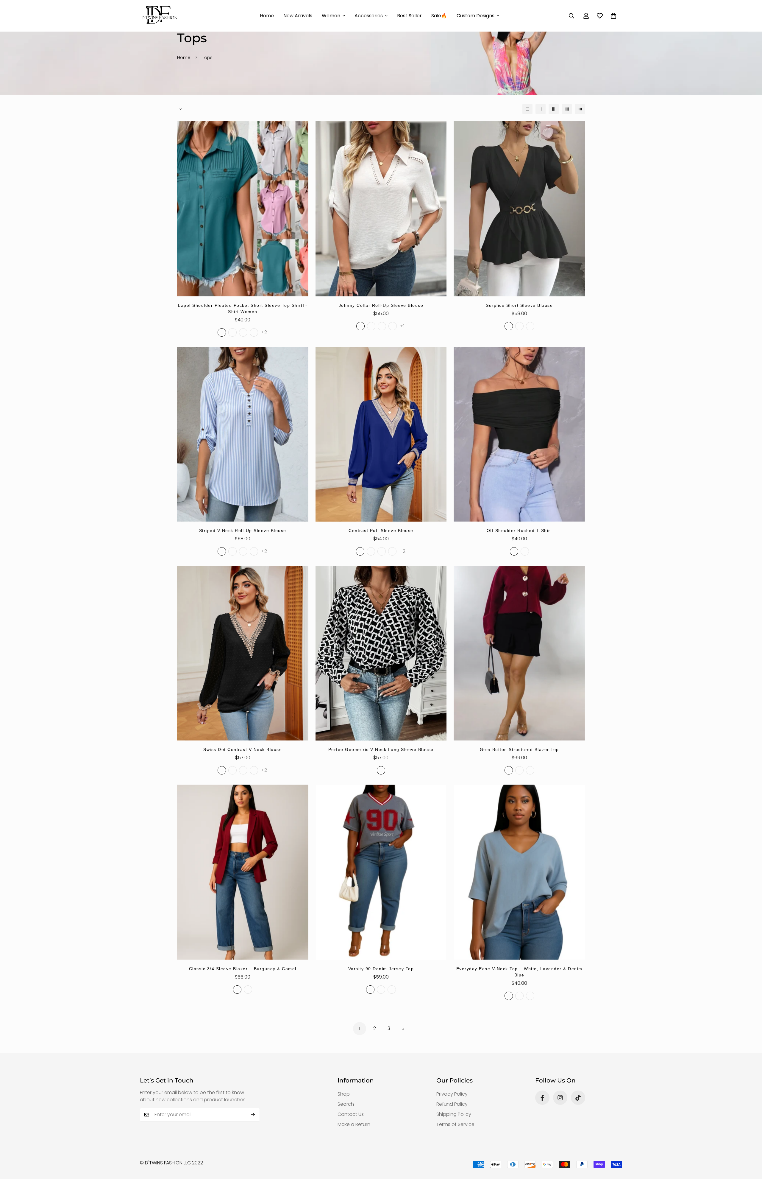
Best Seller (409, 15)
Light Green (222, 332)
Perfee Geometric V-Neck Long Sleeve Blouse (381, 749)
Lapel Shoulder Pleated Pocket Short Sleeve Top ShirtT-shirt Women (242, 308)
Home (267, 15)
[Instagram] (560, 1098)
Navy (392, 989)
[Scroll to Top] (750, 1146)
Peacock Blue (232, 332)
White (360, 326)
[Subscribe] (253, 1115)
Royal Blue (360, 551)
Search (346, 1104)
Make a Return (354, 1124)
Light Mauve (254, 770)
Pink (519, 326)
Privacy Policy (452, 1094)
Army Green (392, 326)
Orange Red (254, 332)
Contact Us (351, 1114)
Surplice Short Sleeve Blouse (519, 305)
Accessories (369, 15)
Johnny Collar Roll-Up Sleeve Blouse (381, 305)
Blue (530, 996)
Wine (232, 770)
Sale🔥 (439, 15)
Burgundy (509, 770)
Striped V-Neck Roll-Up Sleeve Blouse (242, 530)
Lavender (519, 996)
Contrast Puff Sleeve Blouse (381, 530)
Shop (344, 1094)
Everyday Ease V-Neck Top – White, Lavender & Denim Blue (519, 971)
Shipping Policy (453, 1114)
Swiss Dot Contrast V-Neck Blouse (242, 749)
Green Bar (243, 551)
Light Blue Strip (222, 551)
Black (509, 326)
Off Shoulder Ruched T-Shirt (519, 530)
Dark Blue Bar (254, 551)
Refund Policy (452, 1104)
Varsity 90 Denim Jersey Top (381, 968)
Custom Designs (475, 15)
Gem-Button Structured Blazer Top (519, 749)
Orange (530, 326)
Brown (519, 770)
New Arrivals (297, 15)
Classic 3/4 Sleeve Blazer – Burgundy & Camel (242, 968)
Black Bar (232, 551)
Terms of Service (455, 1124)
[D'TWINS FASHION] (159, 16)
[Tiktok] (578, 1098)
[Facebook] (542, 1098)
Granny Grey (243, 332)
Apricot (382, 326)
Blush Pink (381, 551)
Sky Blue (371, 326)
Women (331, 15)
